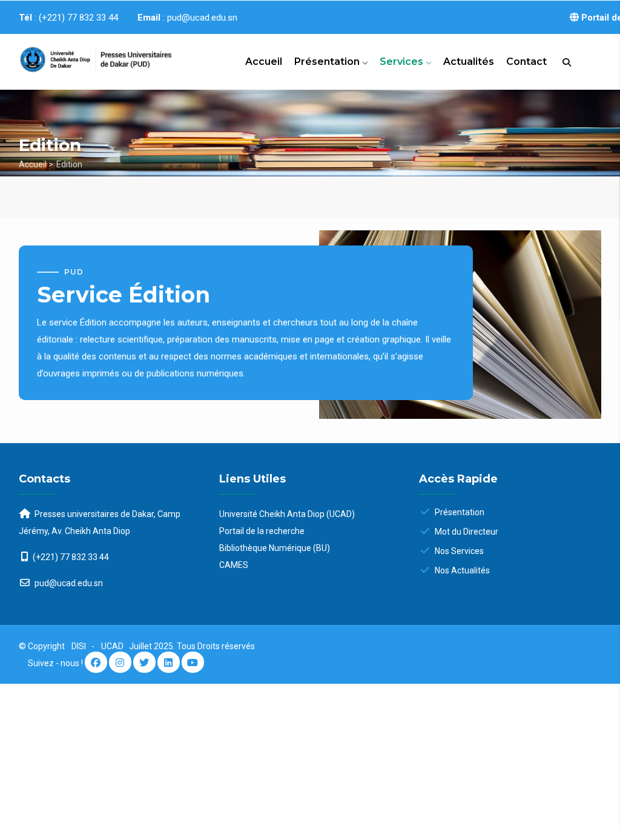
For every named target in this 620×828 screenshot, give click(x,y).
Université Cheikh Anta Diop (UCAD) (287, 514)
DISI (78, 646)
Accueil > (36, 164)
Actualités (468, 61)
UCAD (113, 646)
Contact (526, 61)
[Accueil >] (85, 57)
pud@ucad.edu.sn (68, 583)
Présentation (328, 61)
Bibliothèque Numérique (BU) (274, 548)
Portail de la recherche (262, 531)
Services (403, 61)
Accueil (263, 61)
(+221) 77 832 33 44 (71, 557)
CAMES (233, 565)
